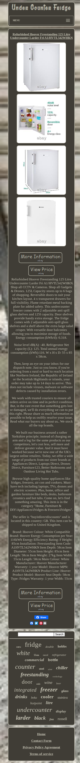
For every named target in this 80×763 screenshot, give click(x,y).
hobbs (62, 646)
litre (49, 702)
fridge (33, 644)
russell (62, 719)
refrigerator (59, 654)
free (52, 719)
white (23, 652)
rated (45, 655)
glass (65, 691)
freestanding (35, 674)
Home (41, 734)
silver (50, 669)
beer (58, 683)
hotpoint (36, 703)
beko (34, 697)
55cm (36, 655)
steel (41, 668)
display (61, 711)
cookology (57, 676)
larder (23, 717)
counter (25, 666)
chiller (62, 667)
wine (48, 682)
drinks (21, 696)
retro (18, 647)
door (27, 682)
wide (38, 684)
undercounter (34, 709)
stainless (62, 697)
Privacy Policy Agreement (41, 747)
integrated (25, 690)
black (40, 718)
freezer (48, 689)
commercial (34, 660)
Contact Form (41, 741)
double (49, 646)
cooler (47, 696)
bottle (53, 660)
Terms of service (41, 754)
